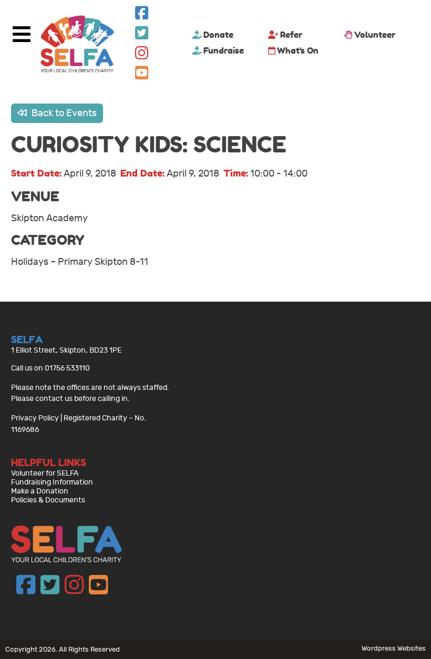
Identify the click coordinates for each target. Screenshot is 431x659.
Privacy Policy (35, 418)
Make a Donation (39, 491)
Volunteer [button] (374, 34)
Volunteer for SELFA (45, 473)
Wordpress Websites (394, 648)
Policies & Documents (48, 500)
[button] (141, 15)
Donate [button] (218, 34)
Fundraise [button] (223, 50)
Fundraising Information (52, 482)
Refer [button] (291, 34)
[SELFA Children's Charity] (77, 45)
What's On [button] (298, 50)
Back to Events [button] (63, 113)
